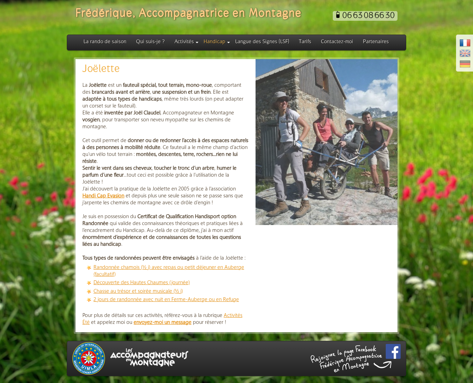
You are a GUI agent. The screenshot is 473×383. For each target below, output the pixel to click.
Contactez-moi (337, 41)
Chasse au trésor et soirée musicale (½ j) (138, 290)
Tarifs (305, 41)
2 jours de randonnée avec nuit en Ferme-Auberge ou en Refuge (166, 299)
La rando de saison (104, 41)
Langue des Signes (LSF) (262, 41)
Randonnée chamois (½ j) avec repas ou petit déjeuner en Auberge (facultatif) (168, 270)
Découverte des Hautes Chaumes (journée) (141, 282)
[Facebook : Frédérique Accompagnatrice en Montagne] (393, 351)
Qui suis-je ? (150, 41)
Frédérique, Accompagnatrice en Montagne (188, 14)
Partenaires (376, 41)
